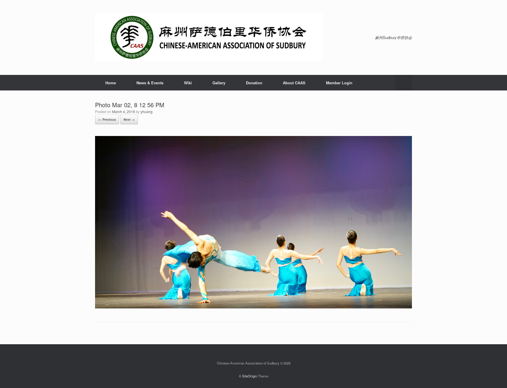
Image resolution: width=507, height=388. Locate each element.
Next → (129, 119)
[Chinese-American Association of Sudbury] (208, 37)
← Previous (107, 119)
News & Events (149, 82)
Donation (254, 82)
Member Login (339, 82)
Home (110, 82)
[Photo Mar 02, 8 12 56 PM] (253, 307)
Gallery (218, 82)
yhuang (147, 111)
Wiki (188, 82)
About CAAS (294, 82)
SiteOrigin (249, 376)
